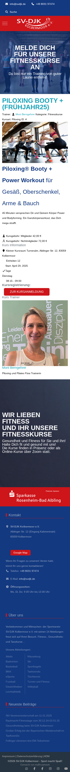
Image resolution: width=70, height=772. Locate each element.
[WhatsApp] (26, 768)
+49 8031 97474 (45, 4)
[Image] (35, 497)
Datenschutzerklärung (29, 756)
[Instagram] (50, 768)
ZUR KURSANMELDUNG (27, 291)
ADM (47, 756)
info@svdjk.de (18, 4)
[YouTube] (66, 768)
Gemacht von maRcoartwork (35, 764)
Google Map (20, 552)
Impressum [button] (8, 756)
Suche (13, 11)
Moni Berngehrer (25, 114)
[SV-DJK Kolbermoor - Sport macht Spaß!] (35, 23)
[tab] (31, 87)
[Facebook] (34, 768)
